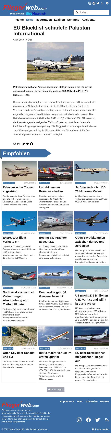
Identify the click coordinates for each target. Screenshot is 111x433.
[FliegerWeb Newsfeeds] (102, 3)
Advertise (92, 401)
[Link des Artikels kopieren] (23, 143)
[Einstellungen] (107, 3)
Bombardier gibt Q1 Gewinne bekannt (53, 269)
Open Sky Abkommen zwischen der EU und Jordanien (90, 215)
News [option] (30, 19)
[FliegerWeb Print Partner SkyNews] (35, 13)
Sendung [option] (73, 19)
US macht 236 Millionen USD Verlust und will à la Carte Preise (91, 269)
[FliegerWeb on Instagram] (90, 3)
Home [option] (20, 19)
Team (80, 401)
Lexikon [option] (59, 19)
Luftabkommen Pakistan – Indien (55, 162)
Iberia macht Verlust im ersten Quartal (53, 330)
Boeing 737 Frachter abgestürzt (54, 213)
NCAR (29, 40)
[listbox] (20, 19)
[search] (77, 12)
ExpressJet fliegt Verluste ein (16, 213)
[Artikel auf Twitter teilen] (27, 143)
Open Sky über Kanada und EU (18, 328)
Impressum (67, 401)
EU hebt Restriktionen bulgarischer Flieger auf (86, 330)
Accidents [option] (88, 19)
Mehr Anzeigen (55, 389)
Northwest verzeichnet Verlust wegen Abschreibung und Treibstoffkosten (17, 271)
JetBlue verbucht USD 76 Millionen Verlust (87, 164)
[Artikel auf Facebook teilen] (31, 143)
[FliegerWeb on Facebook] (94, 3)
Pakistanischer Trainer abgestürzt (19, 162)
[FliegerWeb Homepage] (24, 6)
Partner (104, 401)
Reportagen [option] (44, 19)
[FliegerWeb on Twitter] (98, 3)
